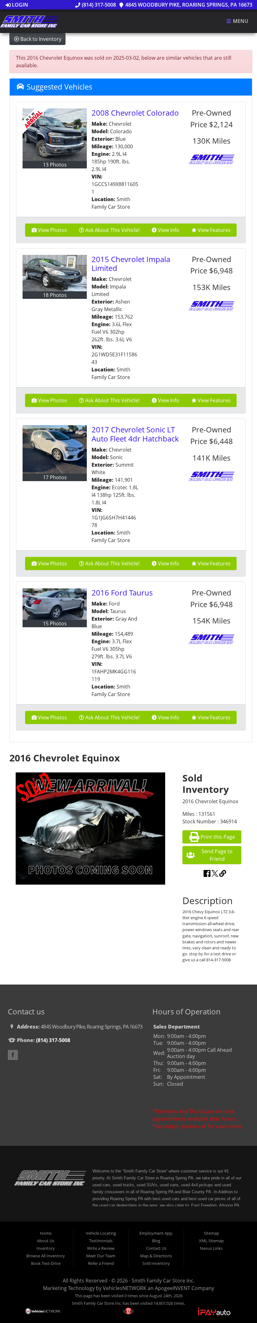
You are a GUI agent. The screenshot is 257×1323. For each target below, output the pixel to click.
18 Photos (55, 295)
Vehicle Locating (101, 1233)
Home (45, 1233)
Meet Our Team (100, 1256)
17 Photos (55, 477)
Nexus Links (211, 1248)
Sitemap (211, 1233)
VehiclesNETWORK (124, 1288)
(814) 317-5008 (98, 4)
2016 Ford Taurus (122, 592)
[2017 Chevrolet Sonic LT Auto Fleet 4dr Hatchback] (55, 449)
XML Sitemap (211, 1240)
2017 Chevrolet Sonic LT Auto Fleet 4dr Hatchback (135, 434)
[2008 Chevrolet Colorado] (55, 134)
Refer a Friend (101, 1263)
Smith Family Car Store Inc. (163, 1280)
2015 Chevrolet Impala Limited (131, 263)
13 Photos (55, 164)
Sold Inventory (156, 1263)
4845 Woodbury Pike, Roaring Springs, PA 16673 (188, 4)
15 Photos (55, 623)
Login (19, 4)
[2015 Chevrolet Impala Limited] (55, 273)
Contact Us (156, 1248)
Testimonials (101, 1240)
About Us (45, 1240)
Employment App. (156, 1233)
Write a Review (100, 1248)
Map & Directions (156, 1256)
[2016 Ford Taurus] (55, 604)
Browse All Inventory (45, 1256)
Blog (156, 1240)
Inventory (45, 1248)
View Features (214, 230)
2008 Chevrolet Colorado (135, 112)
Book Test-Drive (45, 1263)
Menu (240, 21)
